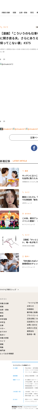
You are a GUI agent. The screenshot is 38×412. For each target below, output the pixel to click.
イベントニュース (29, 224)
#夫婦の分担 (24, 49)
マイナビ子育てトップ (8, 289)
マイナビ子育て (29, 384)
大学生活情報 (28, 382)
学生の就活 (28, 368)
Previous (1, 129)
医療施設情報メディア (31, 386)
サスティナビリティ (29, 408)
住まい (2, 334)
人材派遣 (27, 391)
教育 (1, 316)
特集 (1, 347)
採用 (37, 408)
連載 (1, 344)
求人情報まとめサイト (31, 380)
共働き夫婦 (6, 12)
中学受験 (3, 319)
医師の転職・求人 (29, 395)
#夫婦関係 (32, 49)
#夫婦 (18, 49)
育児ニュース (27, 203)
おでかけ (3, 331)
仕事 (1, 325)
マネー (2, 328)
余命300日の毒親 (29, 246)
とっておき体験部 (7, 353)
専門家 (2, 350)
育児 (31, 12)
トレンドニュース (29, 267)
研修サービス (28, 399)
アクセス (20, 408)
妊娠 (14, 12)
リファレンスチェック (31, 401)
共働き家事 (4, 338)
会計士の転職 (28, 393)
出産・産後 (23, 12)
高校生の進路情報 (29, 376)
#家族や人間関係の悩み (8, 49)
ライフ (2, 341)
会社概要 (14, 408)
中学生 (2, 322)
